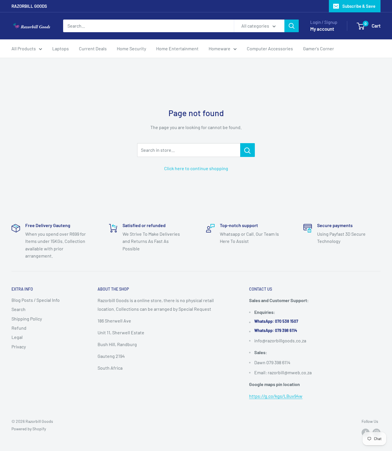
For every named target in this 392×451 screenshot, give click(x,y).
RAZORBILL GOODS (29, 6)
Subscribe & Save (358, 6)
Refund (18, 328)
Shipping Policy (26, 318)
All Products (23, 48)
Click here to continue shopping (196, 168)
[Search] (291, 26)
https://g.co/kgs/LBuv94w (275, 396)
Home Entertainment (177, 48)
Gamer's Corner (318, 48)
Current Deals (93, 48)
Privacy (18, 346)
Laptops (60, 48)
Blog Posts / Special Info (35, 300)
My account (322, 29)
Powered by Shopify (28, 428)
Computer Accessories (270, 48)
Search (18, 309)
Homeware (219, 48)
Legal (17, 337)
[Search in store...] (247, 150)
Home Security (131, 48)
